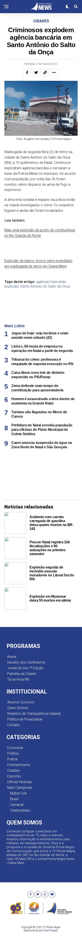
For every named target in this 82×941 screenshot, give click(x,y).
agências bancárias (51, 282)
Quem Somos (17, 708)
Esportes (14, 776)
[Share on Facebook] (27, 72)
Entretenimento (18, 765)
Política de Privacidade (24, 719)
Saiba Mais (16, 863)
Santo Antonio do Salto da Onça (45, 286)
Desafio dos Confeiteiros (26, 662)
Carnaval (16, 805)
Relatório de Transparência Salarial (34, 713)
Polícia (12, 759)
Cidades (13, 770)
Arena (11, 657)
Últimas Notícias (19, 782)
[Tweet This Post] (36, 72)
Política (13, 753)
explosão (11, 286)
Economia (15, 748)
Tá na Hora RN (18, 679)
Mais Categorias (19, 788)
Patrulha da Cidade (21, 674)
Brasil (14, 799)
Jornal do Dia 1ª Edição (25, 668)
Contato (13, 725)
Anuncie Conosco (20, 702)
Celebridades (20, 810)
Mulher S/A (18, 793)
